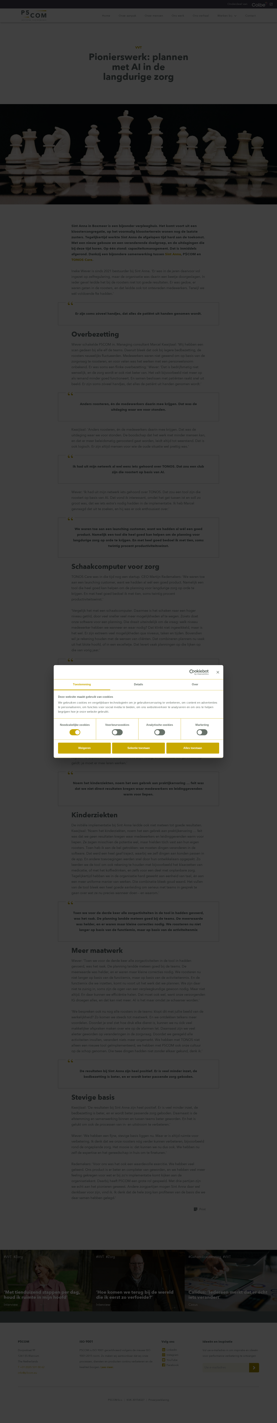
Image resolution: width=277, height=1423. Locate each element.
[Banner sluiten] (218, 672)
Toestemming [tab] (82, 684)
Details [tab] (138, 684)
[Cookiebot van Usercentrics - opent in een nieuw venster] (192, 672)
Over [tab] (195, 684)
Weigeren (84, 748)
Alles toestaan (192, 748)
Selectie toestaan (138, 748)
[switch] (117, 732)
